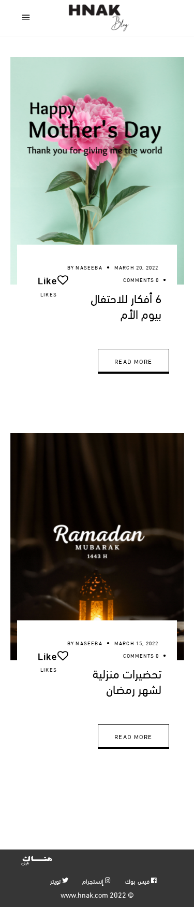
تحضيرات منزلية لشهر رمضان (127, 680)
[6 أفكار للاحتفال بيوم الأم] (97, 171)
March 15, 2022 (136, 643)
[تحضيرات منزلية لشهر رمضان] (97, 546)
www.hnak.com (84, 894)
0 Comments (141, 280)
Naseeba (89, 267)
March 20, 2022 (136, 267)
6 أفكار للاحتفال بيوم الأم (126, 305)
